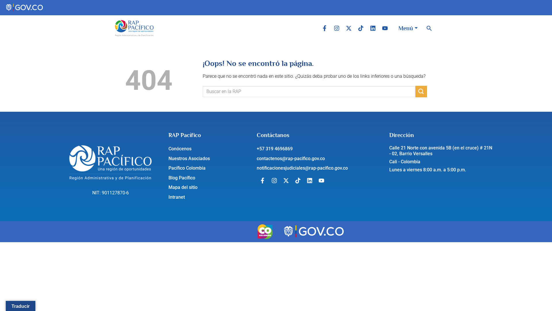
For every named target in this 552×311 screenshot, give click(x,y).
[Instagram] (336, 28)
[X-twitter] (348, 28)
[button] (429, 28)
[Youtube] (385, 28)
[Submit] (421, 91)
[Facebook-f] (324, 28)
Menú (405, 28)
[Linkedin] (373, 28)
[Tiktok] (361, 28)
